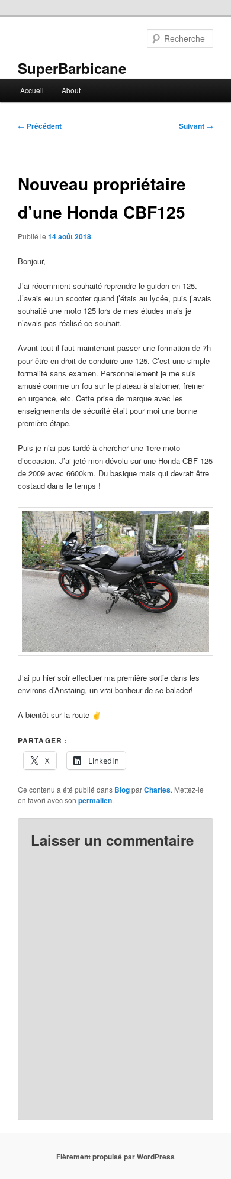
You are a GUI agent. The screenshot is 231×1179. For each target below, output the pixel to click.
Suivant (196, 126)
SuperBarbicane (72, 68)
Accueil (32, 90)
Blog (122, 789)
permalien (95, 800)
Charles (157, 789)
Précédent (40, 126)
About (71, 90)
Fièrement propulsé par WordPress (115, 1156)
